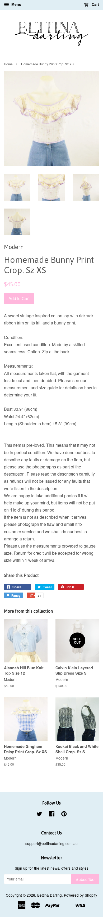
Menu (15, 4)
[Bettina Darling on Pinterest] (64, 814)
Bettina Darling (49, 895)
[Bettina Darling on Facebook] (52, 814)
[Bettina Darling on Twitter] (39, 814)
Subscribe (85, 879)
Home (8, 64)
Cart (95, 4)
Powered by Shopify (80, 895)
